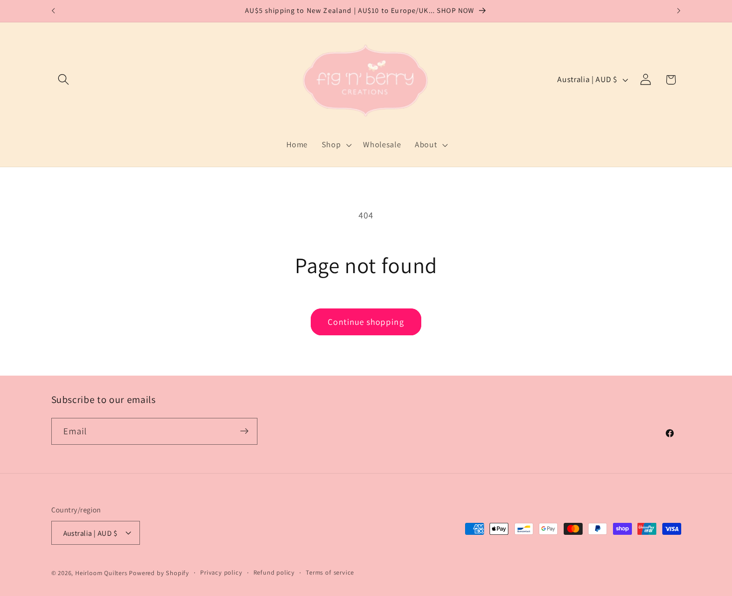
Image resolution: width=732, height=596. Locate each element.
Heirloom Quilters (101, 573)
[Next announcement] (679, 11)
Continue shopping (366, 321)
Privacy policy (221, 572)
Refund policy (274, 572)
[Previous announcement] (53, 11)
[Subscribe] (244, 431)
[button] (64, 80)
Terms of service (330, 572)
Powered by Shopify (159, 573)
